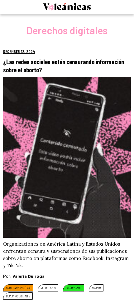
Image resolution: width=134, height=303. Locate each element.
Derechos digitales (18, 296)
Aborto (96, 288)
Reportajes (48, 288)
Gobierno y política (18, 288)
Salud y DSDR (73, 288)
